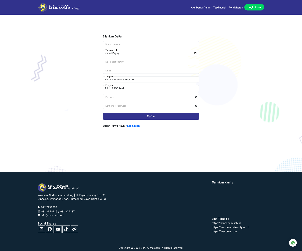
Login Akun (254, 7)
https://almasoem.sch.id (226, 222)
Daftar (151, 116)
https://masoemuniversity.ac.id (230, 227)
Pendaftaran (236, 7)
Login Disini (133, 125)
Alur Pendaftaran (200, 7)
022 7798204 (49, 207)
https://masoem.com (224, 231)
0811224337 (67, 211)
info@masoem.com (52, 215)
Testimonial (219, 7)
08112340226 (49, 211)
